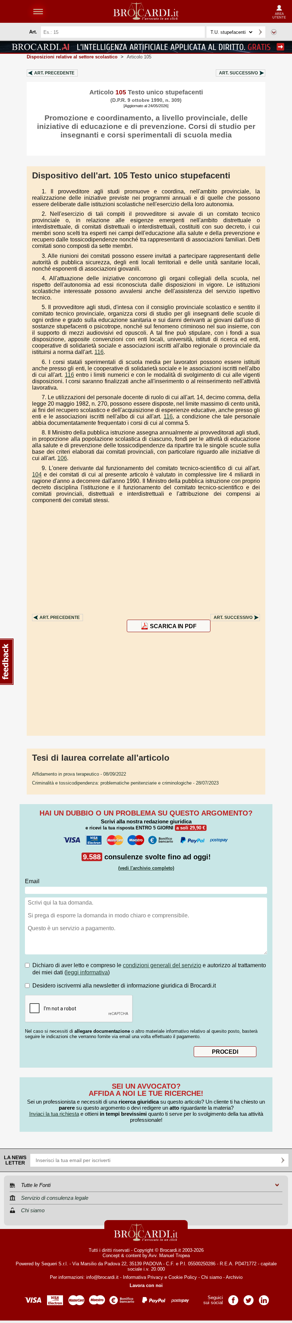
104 (37, 475)
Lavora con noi (146, 1285)
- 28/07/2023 (125, 783)
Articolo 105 (139, 56)
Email (32, 881)
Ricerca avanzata (274, 32)
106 (62, 458)
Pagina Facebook (233, 1298)
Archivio (234, 1277)
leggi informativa (87, 972)
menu (38, 11)
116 (99, 352)
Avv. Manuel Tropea (169, 1255)
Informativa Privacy (143, 1277)
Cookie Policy (182, 1277)
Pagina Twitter (249, 1298)
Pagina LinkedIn (264, 1298)
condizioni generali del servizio (162, 965)
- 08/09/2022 (79, 774)
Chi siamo (211, 1277)
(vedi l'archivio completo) (146, 868)
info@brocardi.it (102, 1277)
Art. (54, 73)
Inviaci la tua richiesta (54, 1114)
